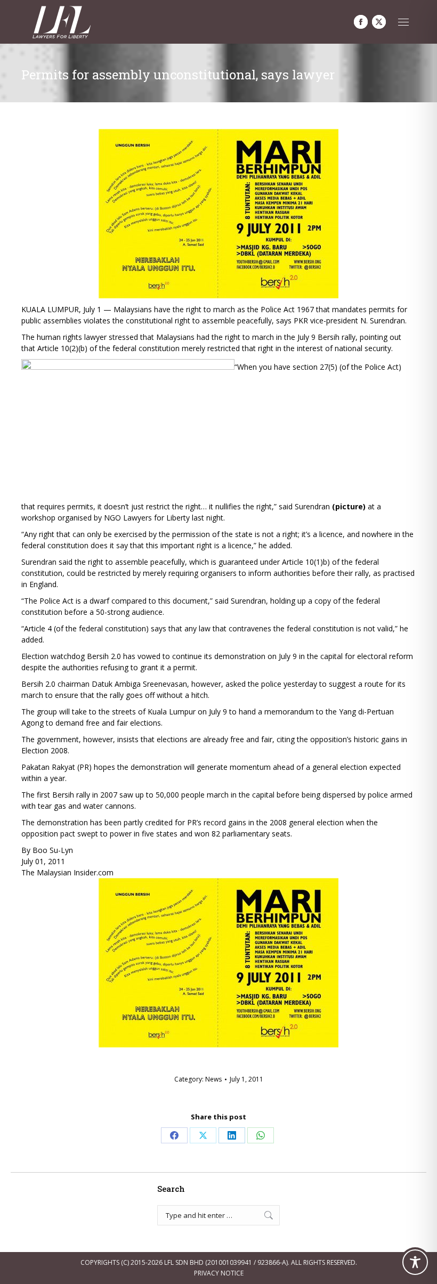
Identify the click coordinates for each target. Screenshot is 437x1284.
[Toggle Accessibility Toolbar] (415, 1262)
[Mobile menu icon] (403, 22)
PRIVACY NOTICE (219, 1273)
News (213, 1079)
